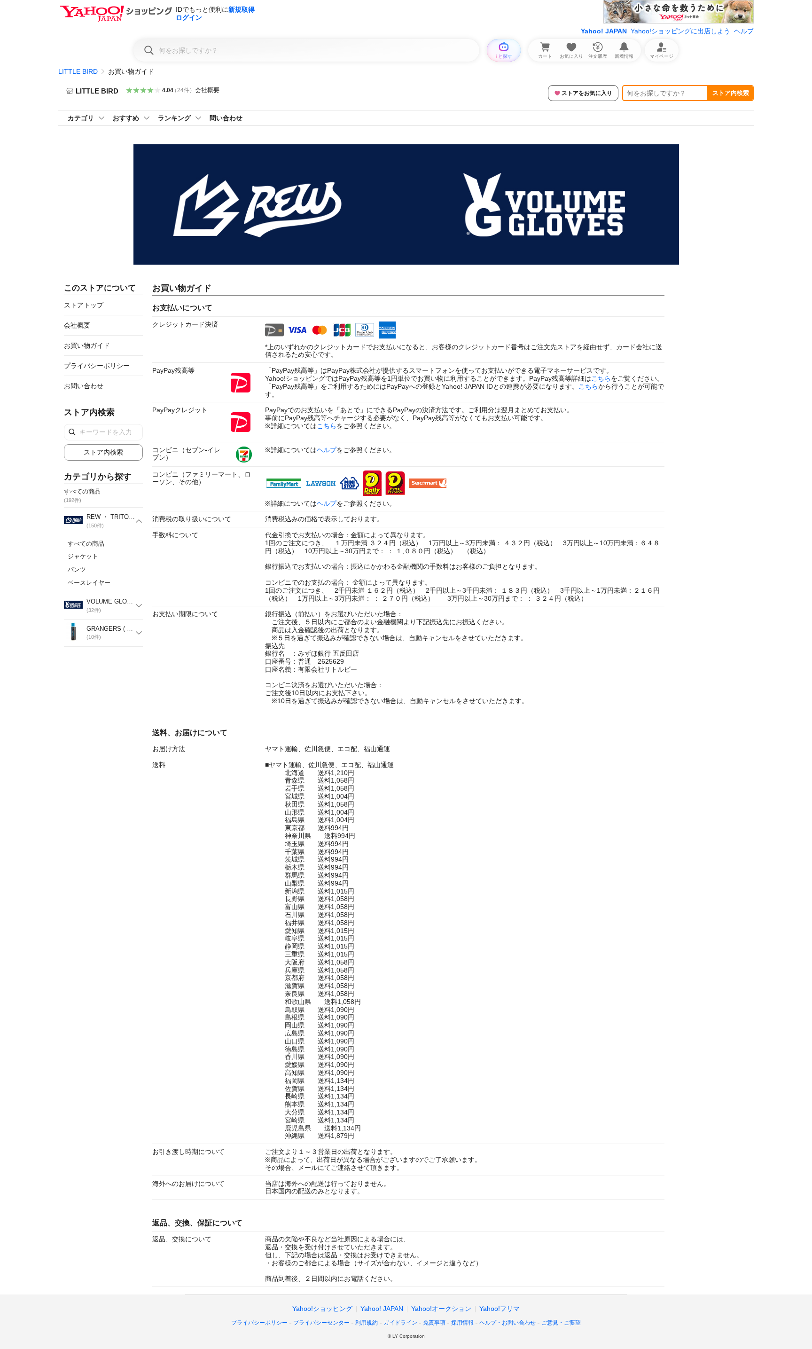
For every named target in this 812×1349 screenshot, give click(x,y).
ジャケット (83, 556)
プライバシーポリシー (97, 365)
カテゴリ (81, 118)
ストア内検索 (730, 92)
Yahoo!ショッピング (322, 1308)
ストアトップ (83, 305)
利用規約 (366, 1322)
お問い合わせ (83, 386)
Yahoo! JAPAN (604, 31)
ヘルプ (744, 31)
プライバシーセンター (321, 1322)
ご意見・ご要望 (561, 1322)
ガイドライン (400, 1322)
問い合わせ (226, 118)
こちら (601, 378)
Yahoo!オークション (441, 1308)
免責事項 (434, 1322)
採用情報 (462, 1322)
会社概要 (207, 90)
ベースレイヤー (89, 582)
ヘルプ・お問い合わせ (507, 1322)
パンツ (77, 569)
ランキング (174, 118)
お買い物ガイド (87, 345)
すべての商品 (86, 543)
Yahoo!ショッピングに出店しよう (680, 31)
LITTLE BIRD (78, 71)
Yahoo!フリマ (499, 1308)
